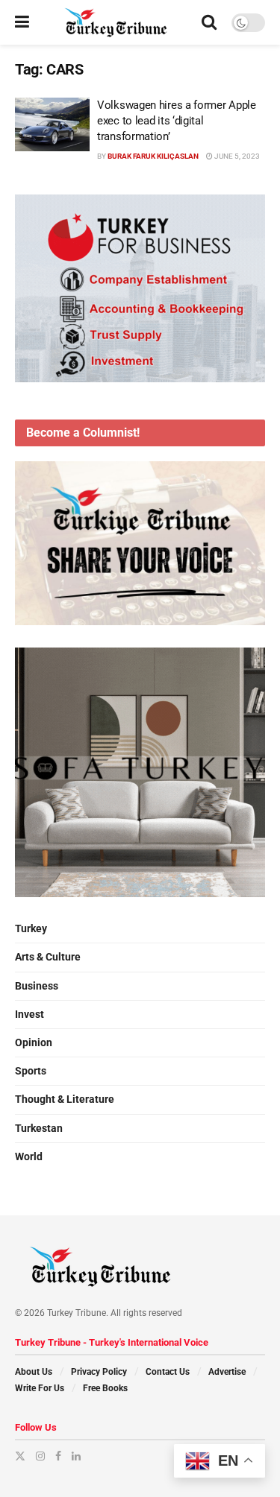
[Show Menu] (22, 22)
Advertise (227, 1372)
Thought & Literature (64, 1099)
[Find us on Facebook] (58, 1456)
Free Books (105, 1388)
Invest (29, 1014)
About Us (33, 1372)
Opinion (33, 1042)
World (29, 1156)
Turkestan (39, 1128)
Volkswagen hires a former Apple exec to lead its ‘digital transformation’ (176, 120)
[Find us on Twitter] (20, 1456)
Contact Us (168, 1372)
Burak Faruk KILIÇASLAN (153, 156)
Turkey (31, 928)
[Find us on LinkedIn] (76, 1456)
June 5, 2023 (236, 156)
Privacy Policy (99, 1372)
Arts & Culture (48, 957)
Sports (30, 1071)
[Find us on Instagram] (40, 1456)
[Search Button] (209, 22)
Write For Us (39, 1388)
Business (36, 986)
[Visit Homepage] (115, 22)
